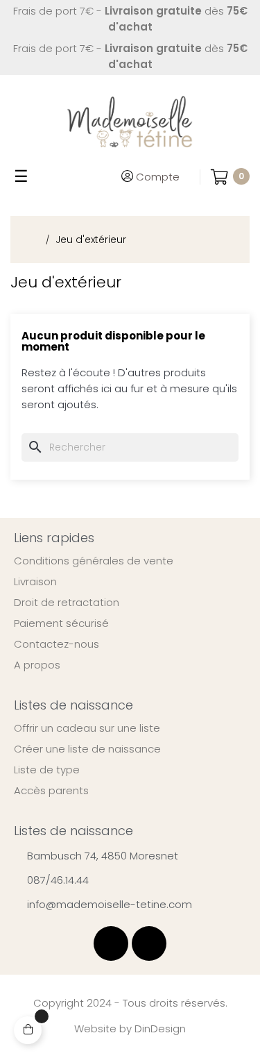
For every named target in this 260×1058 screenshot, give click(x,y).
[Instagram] (149, 943)
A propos (37, 665)
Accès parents (51, 790)
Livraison (35, 582)
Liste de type (47, 770)
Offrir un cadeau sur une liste (87, 728)
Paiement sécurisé (61, 623)
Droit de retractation (66, 602)
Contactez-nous (56, 644)
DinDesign (160, 1028)
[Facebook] (111, 943)
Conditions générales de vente (93, 561)
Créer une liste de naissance (87, 749)
